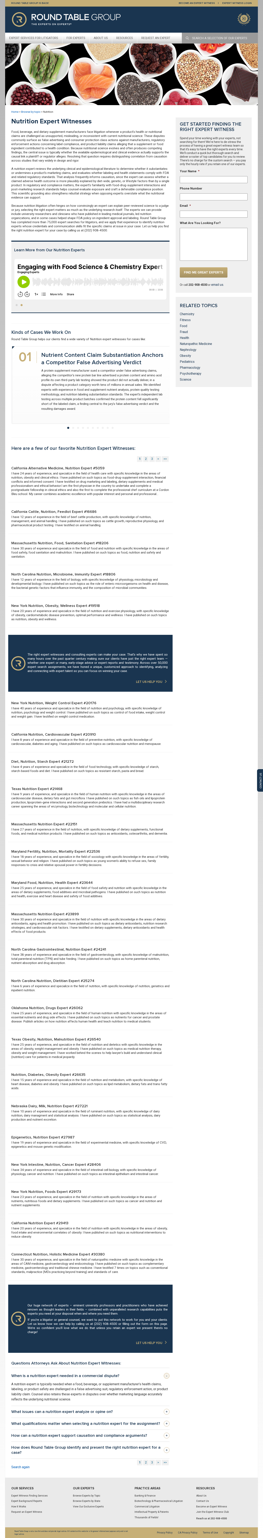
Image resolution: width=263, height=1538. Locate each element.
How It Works (18, 1506)
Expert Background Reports (26, 1501)
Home (14, 111)
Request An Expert (155, 38)
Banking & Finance (145, 1495)
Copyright (228, 1532)
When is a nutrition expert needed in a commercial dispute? (89, 1375)
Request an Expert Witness (26, 1511)
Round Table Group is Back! (30, 3)
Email (185, 206)
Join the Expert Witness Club (212, 1511)
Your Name (190, 171)
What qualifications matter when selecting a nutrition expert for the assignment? (89, 1423)
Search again (20, 1467)
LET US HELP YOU (149, 682)
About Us (101, 38)
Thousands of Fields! (146, 1517)
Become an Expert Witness (211, 1506)
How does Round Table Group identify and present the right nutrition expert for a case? (89, 1450)
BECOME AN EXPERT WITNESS (197, 3)
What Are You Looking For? (200, 223)
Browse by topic (30, 111)
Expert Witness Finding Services (29, 1495)
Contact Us (202, 1501)
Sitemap (244, 1532)
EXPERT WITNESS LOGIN (237, 3)
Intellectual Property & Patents (152, 1511)
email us (217, 285)
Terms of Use (210, 1532)
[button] (16, 305)
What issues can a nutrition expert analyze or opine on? (89, 1411)
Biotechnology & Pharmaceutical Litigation (159, 1501)
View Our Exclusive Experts (88, 1506)
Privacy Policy (165, 1532)
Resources (124, 38)
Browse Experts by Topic (86, 1495)
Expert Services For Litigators (33, 38)
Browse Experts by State (86, 1501)
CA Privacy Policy (187, 1532)
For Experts (76, 38)
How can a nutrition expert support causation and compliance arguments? (89, 1435)
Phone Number (191, 188)
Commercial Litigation (147, 1506)
